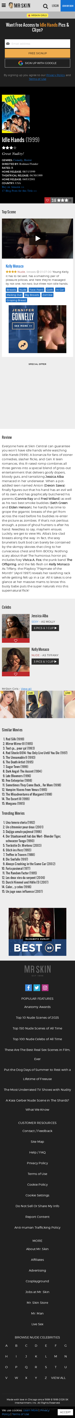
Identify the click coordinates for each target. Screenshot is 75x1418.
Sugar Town (17, 766)
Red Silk (15, 739)
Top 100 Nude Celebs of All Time (37, 1039)
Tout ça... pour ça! (20, 748)
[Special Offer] (37, 395)
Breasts (11, 289)
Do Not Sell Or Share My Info (37, 1206)
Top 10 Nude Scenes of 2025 (37, 1017)
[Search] (45, 6)
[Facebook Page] (28, 987)
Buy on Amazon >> (13, 187)
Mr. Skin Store (37, 1303)
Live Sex (37, 1324)
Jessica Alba (40, 615)
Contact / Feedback (37, 1131)
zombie (47, 294)
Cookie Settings (37, 1195)
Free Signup (37, 53)
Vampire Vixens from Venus (26, 789)
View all (26, 688)
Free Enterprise (19, 780)
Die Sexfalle (17, 859)
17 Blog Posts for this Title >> (19, 190)
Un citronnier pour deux (25, 827)
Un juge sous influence (24, 891)
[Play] (37, 238)
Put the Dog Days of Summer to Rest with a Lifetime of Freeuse (37, 1074)
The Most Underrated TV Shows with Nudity (37, 1090)
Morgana (15, 803)
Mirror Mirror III (19, 743)
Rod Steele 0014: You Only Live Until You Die (37, 753)
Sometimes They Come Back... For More (33, 785)
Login (55, 6)
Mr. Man (37, 1313)
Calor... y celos (19, 887)
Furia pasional (18, 868)
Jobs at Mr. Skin (37, 1292)
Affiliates (37, 1260)
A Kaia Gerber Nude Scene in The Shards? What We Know (37, 1105)
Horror (28, 160)
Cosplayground (37, 1281)
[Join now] (68, 6)
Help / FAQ (37, 1152)
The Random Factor (21, 873)
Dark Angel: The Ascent (24, 771)
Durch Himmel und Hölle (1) (27, 882)
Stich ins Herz (18, 850)
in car (60, 289)
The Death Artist (20, 762)
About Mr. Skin (37, 1249)
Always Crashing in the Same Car (31, 863)
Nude (22, 289)
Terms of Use (37, 79)
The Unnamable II (21, 757)
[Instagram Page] (45, 987)
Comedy (17, 160)
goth (50, 289)
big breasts (32, 294)
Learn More (30, 1410)
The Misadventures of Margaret (29, 794)
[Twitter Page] (36, 987)
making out (14, 294)
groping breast (16, 300)
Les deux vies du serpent (25, 877)
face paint (36, 289)
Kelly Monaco (14, 266)
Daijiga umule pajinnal (24, 831)
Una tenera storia (20, 822)
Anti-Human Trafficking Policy (37, 1227)
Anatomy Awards (37, 1007)
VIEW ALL (55, 1378)
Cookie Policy (37, 1184)
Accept (65, 1412)
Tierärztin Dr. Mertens (24, 845)
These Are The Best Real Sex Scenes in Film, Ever (37, 1054)
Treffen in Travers (20, 854)
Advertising (37, 1270)
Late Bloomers (18, 776)
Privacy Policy (55, 75)
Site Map (37, 1141)
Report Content (37, 1217)
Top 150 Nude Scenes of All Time (37, 1028)
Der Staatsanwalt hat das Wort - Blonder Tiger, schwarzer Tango (33, 838)
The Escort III (18, 799)
